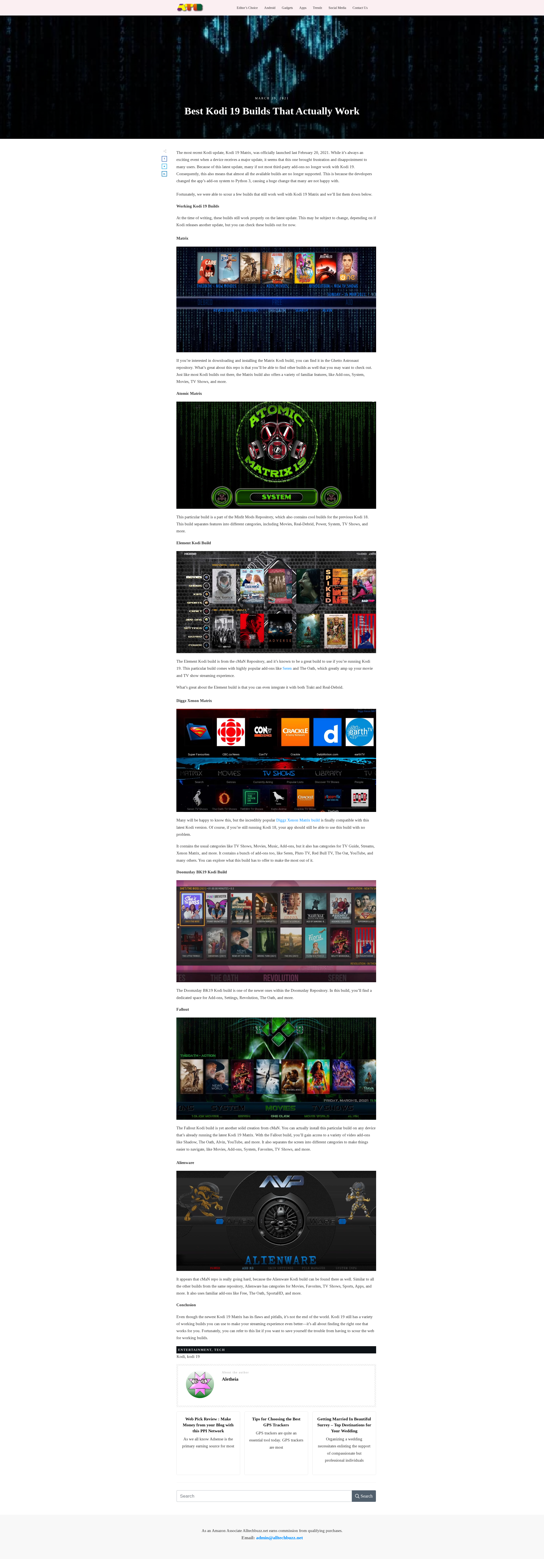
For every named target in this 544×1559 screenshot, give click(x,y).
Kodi (181, 1356)
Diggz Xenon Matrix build (298, 820)
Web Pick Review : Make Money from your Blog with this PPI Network (208, 1425)
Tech (219, 1350)
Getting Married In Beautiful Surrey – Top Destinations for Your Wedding (344, 1425)
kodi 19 (193, 1356)
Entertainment (195, 1350)
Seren (287, 668)
